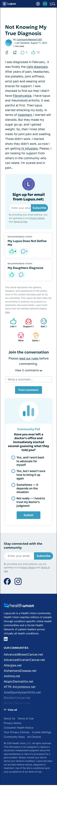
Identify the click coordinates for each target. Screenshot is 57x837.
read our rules (28, 358)
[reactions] (12, 274)
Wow (19, 337)
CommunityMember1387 (29, 39)
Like (11, 323)
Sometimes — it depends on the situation (27, 488)
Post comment (28, 390)
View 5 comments (27, 370)
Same (35, 337)
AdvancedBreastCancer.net (23, 654)
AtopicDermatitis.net (18, 681)
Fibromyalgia (22, 96)
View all (12, 709)
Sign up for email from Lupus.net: (28, 197)
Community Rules (14, 736)
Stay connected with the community (23, 546)
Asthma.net (12, 676)
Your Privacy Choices (16, 732)
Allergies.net (13, 665)
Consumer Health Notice (18, 727)
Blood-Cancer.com (17, 703)
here (7, 312)
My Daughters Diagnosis (25, 268)
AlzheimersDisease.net (20, 671)
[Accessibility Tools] (38, 3)
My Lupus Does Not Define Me (27, 243)
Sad (42, 323)
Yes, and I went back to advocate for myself (30, 461)
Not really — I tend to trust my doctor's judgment (30, 502)
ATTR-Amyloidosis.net (19, 687)
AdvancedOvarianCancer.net (24, 660)
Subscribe (39, 207)
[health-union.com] (19, 606)
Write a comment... (20, 379)
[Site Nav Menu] (52, 3)
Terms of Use (20, 221)
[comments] (21, 274)
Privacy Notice (36, 218)
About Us (9, 718)
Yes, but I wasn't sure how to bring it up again (30, 474)
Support (28, 323)
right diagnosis (37, 67)
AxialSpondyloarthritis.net (22, 692)
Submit (28, 515)
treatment (25, 115)
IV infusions (29, 148)
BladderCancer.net (17, 698)
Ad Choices (34, 736)
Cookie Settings (41, 732)
